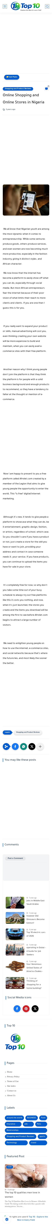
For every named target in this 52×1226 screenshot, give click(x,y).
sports (42, 1137)
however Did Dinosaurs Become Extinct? (35, 919)
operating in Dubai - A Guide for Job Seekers (36, 951)
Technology (12, 1143)
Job (26, 1124)
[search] (47, 6)
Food (43, 1118)
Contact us (11, 1091)
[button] (15, 746)
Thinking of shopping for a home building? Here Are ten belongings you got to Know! (35, 985)
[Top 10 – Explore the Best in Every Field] (26, 6)
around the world (14, 1118)
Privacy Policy (13, 1076)
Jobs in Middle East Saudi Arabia (35, 903)
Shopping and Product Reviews (18, 89)
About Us (11, 1095)
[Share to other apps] (40, 746)
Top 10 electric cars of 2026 (35, 934)
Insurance (11, 1124)
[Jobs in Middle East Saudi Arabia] (15, 903)
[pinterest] (26, 1008)
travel (33, 1143)
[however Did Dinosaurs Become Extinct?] (15, 918)
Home (9, 1072)
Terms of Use (13, 1081)
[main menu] (5, 6)
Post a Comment (15, 858)
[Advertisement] (26, 44)
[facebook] (17, 1008)
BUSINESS (31, 1118)
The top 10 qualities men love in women (22, 1195)
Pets (39, 1124)
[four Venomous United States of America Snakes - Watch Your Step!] (15, 966)
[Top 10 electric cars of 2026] (15, 934)
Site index (11, 1086)
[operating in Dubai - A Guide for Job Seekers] (15, 950)
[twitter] (35, 1008)
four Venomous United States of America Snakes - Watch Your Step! (34, 968)
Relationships (12, 1130)
